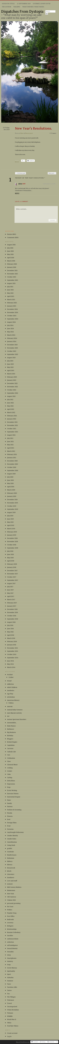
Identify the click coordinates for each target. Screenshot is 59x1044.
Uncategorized (29, 133)
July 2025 (10, 287)
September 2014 (12, 658)
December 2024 (12, 309)
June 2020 (10, 480)
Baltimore (10, 729)
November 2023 (12, 348)
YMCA (9, 1023)
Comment (52, 220)
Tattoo (9, 990)
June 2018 (10, 554)
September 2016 (12, 619)
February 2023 (12, 377)
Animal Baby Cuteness (15, 710)
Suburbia (10, 977)
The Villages (11, 997)
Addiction (10, 684)
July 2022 (10, 399)
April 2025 (10, 296)
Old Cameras (11, 897)
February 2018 (12, 564)
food (8, 819)
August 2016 (11, 622)
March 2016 (11, 638)
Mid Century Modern (14, 887)
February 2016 (12, 641)
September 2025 (12, 280)
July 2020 (10, 477)
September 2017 (12, 580)
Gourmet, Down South (41, 3)
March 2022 (11, 412)
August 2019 (11, 512)
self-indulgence (12, 945)
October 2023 (11, 351)
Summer (10, 981)
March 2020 (11, 490)
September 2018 (12, 548)
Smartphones (11, 958)
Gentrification (12, 842)
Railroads (10, 919)
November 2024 (12, 312)
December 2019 (12, 499)
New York (10, 894)
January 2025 (11, 306)
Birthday (10, 735)
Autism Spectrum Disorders (16, 719)
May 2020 (10, 483)
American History (13, 700)
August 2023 (11, 357)
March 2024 (11, 335)
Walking (16, 7)
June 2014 (10, 661)
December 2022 (12, 383)
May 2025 (10, 293)
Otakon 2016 (11, 900)
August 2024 (11, 322)
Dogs (9, 787)
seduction (10, 942)
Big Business (11, 732)
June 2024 (10, 328)
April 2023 (10, 370)
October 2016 (11, 616)
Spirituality (11, 971)
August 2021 (11, 435)
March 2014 (11, 667)
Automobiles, (11, 723)
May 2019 (10, 522)
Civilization (11, 758)
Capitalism (11, 745)
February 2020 (12, 493)
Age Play (10, 694)
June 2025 (10, 290)
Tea (8, 994)
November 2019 (12, 503)
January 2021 (11, 457)
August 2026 (11, 245)
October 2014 (11, 654)
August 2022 (11, 396)
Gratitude (10, 852)
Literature (10, 874)
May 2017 (10, 593)
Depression (11, 784)
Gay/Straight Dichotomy (15, 832)
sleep (9, 955)
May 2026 (10, 254)
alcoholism (11, 697)
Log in (9, 1036)
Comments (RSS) (12, 237)
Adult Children (12, 687)
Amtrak (9, 706)
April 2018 (10, 561)
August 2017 (11, 583)
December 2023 (12, 345)
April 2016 (10, 635)
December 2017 (12, 570)
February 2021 (12, 454)
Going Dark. (11, 845)
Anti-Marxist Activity (14, 713)
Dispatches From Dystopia (22, 11)
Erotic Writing (12, 790)
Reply (17, 193)
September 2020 (12, 470)
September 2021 (12, 432)
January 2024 (11, 341)
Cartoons (10, 748)
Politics (11, 703)
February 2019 (12, 532)
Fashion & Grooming (14, 810)
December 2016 (12, 609)
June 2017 (10, 590)
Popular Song (11, 913)
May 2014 (10, 664)
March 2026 (11, 261)
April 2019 (10, 525)
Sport (9, 974)
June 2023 (10, 364)
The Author (6, 7)
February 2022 (12, 416)
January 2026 (11, 267)
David (22, 133)
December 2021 (12, 422)
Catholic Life (11, 752)
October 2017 (11, 577)
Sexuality (10, 952)
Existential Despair (13, 797)
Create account (12, 1033)
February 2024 (12, 338)
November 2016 (12, 612)
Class (9, 761)
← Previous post (20, 173)
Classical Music (12, 764)
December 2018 (12, 538)
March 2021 (11, 451)
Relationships (12, 929)
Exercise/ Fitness (13, 793)
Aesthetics (10, 690)
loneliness (10, 877)
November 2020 (12, 464)
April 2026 (10, 257)
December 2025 (12, 270)
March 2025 (11, 299)
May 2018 (10, 558)
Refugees (10, 926)
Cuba (9, 774)
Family (9, 803)
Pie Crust (10, 906)
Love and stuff (12, 881)
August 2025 (11, 283)
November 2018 (12, 541)
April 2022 (10, 409)
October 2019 (11, 506)
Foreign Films (12, 823)
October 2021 (11, 429)
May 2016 (10, 632)
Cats (8, 755)
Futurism (10, 829)
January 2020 (11, 496)
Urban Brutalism (13, 1010)
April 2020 (10, 487)
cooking (10, 768)
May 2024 (10, 332)
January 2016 (11, 645)
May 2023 (10, 367)
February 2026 (12, 264)
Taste (9, 984)
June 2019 (10, 519)
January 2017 (11, 606)
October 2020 (11, 467)
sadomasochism (12, 939)
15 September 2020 (23, 3)
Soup (9, 964)
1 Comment (53, 133)
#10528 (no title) (8, 3)
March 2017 (11, 599)
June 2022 (10, 403)
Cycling (9, 777)
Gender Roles (11, 839)
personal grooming (13, 903)
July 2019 (10, 516)
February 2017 (12, 603)
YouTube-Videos (12, 1026)
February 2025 (12, 303)
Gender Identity (12, 835)
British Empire (12, 742)
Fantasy (9, 806)
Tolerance (10, 1000)
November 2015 (12, 648)
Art (8, 716)
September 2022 (12, 393)
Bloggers (10, 739)
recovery (10, 923)
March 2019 (11, 528)
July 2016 (10, 625)
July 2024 (10, 325)
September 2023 (12, 354)
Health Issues (11, 855)
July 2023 (10, 361)
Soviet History (12, 968)
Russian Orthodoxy (13, 932)
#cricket (10, 674)
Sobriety (10, 961)
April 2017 (10, 596)
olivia (20, 184)
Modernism (11, 890)
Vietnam (10, 1013)
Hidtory (9, 861)
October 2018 (11, 545)
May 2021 (10, 445)
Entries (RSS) (11, 234)
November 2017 (12, 574)
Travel (9, 1003)
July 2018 (10, 551)
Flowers (10, 816)
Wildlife (10, 1016)
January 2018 (11, 567)
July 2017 (10, 587)
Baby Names (11, 726)
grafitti (9, 848)
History (9, 864)
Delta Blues (11, 781)
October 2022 (11, 390)
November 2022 (12, 387)
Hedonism (10, 858)
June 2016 (10, 628)
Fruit (9, 826)
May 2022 (10, 406)
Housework (11, 868)
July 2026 (10, 248)
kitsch (9, 871)
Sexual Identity (12, 948)
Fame (9, 800)
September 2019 (12, 509)
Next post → (52, 173)
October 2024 (11, 316)
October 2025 (11, 277)
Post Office (10, 916)
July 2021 (10, 438)
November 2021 (12, 425)
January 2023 (11, 380)
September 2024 (12, 319)
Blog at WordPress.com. (23, 1042)
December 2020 (12, 461)
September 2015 (12, 651)
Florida (9, 813)
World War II (11, 1019)
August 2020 (11, 474)
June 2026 (10, 251)
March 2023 (11, 374)
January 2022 (11, 419)
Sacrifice (10, 935)
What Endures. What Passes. (33, 7)
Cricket (11, 677)
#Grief (9, 681)
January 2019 (11, 535)
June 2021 (10, 441)
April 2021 (10, 448)
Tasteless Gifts (12, 987)
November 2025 (12, 274)
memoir (10, 884)
